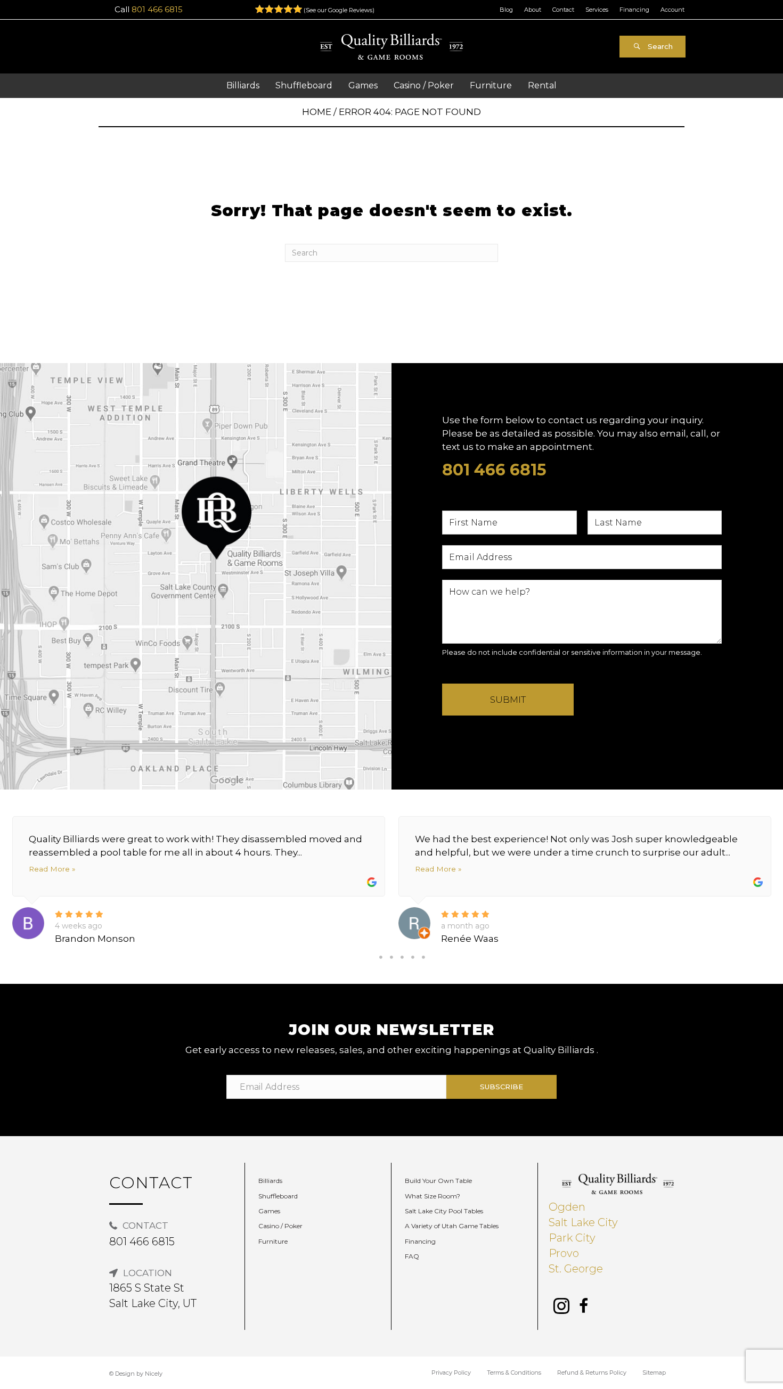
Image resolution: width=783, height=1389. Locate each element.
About (532, 9)
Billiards (270, 1181)
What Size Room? (432, 1196)
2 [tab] (391, 957)
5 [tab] (423, 957)
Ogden (567, 1207)
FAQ (412, 1256)
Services (596, 9)
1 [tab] (381, 957)
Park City (572, 1237)
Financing (634, 9)
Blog (506, 9)
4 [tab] (412, 957)
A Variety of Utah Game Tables (452, 1226)
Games (269, 1211)
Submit (508, 699)
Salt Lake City (583, 1222)
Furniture (273, 1241)
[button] (652, 46)
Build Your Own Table (438, 1181)
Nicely (153, 1373)
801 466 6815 (157, 9)
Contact (563, 9)
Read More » (52, 869)
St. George (576, 1268)
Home (316, 111)
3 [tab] (402, 957)
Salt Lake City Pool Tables (444, 1211)
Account (672, 9)
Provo (564, 1253)
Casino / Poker (280, 1226)
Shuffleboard (278, 1196)
